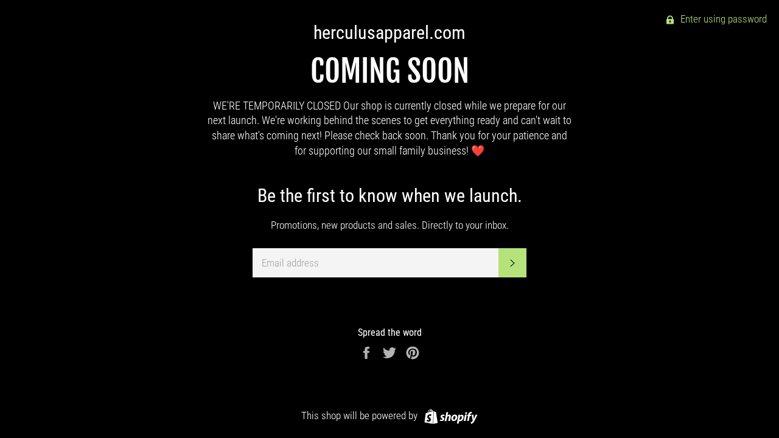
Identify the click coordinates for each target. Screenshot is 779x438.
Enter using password (722, 19)
